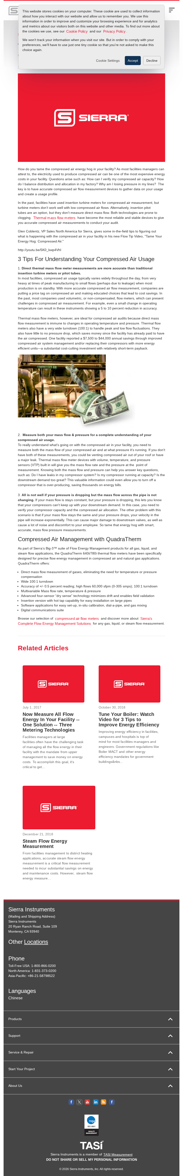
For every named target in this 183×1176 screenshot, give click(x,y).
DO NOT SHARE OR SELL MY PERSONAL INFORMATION (91, 1159)
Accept (133, 60)
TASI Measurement (117, 1154)
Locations (36, 942)
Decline (152, 60)
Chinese (15, 998)
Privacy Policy (114, 31)
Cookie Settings (108, 60)
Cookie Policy (77, 31)
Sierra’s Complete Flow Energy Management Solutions (85, 621)
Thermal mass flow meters (54, 218)
